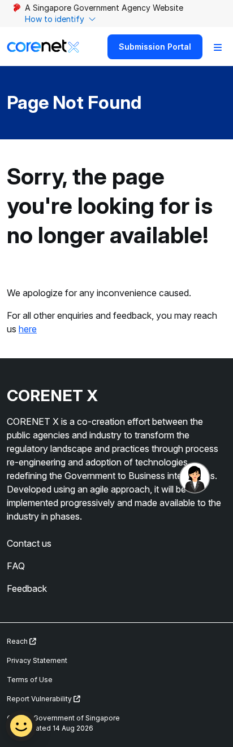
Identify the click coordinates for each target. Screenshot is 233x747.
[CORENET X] (43, 46)
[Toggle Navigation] (217, 46)
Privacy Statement (37, 660)
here (28, 329)
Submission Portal (155, 46)
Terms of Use (30, 679)
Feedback (27, 588)
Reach (18, 641)
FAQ (16, 566)
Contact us (29, 543)
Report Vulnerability (40, 699)
